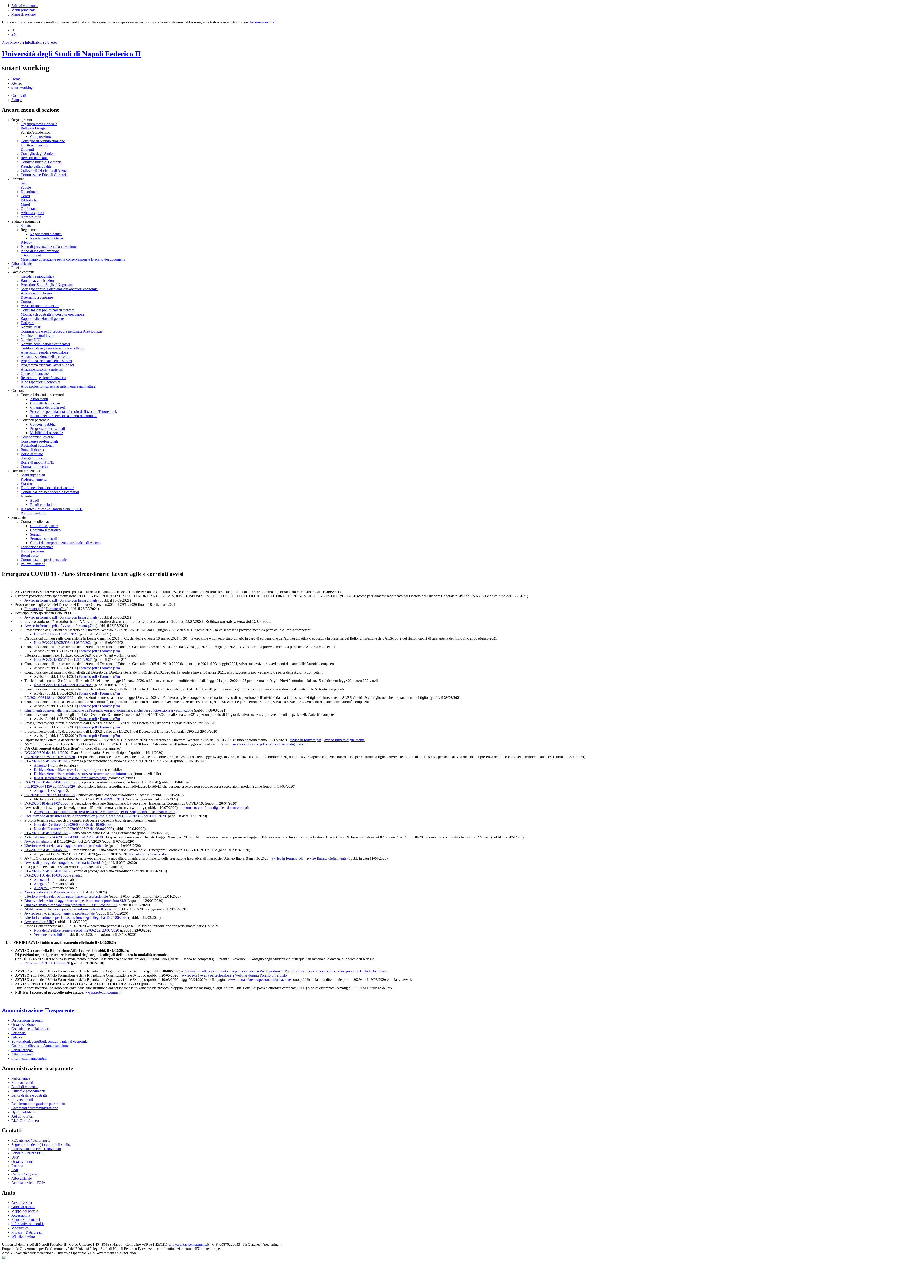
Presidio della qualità (36, 166)
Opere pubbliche (23, 1112)
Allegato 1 (41, 765)
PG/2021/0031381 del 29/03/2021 (49, 698)
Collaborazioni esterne (37, 437)
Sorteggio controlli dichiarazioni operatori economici (59, 289)
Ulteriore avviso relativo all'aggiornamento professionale (66, 846)
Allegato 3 (41, 888)
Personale (18, 1033)
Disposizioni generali (27, 1020)
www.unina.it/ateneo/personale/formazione (259, 980)
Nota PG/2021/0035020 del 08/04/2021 (63, 685)
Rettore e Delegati (34, 128)
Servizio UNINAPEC (27, 1153)
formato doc (158, 854)
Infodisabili (33, 42)
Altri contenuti (22, 1054)
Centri (25, 196)
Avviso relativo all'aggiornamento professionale (59, 913)
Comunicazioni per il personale (44, 560)
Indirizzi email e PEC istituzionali (36, 1149)
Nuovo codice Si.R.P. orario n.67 (49, 892)
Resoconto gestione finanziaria (43, 378)
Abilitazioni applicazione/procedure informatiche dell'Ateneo (69, 909)
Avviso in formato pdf (40, 600)
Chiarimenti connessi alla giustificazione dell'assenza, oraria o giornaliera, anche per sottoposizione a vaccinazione (108, 710)
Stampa (16, 100)
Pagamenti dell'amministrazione (34, 1108)
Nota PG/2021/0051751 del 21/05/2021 (63, 660)
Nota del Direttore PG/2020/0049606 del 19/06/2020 (73, 824)
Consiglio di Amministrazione (43, 141)
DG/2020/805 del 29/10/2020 (46, 761)
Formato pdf (33, 609)
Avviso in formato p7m (77, 626)
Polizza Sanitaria (33, 513)
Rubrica (17, 1166)
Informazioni (259, 22)
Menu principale (23, 10)
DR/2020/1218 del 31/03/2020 (47, 963)
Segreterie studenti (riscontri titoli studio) (41, 1145)
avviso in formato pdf (305, 740)
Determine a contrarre (37, 297)
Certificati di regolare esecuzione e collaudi (52, 348)
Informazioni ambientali (29, 1058)
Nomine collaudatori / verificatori (45, 344)
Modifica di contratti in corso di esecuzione (52, 314)
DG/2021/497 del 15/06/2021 (56, 634)
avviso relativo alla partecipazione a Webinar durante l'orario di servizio (234, 975)
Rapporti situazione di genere (42, 319)
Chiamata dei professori (47, 407)
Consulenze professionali (39, 441)
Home (15, 79)
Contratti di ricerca (34, 467)
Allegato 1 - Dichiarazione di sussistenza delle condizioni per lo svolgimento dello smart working (105, 812)
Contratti (27, 302)
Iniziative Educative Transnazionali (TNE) (52, 509)
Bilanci (16, 1037)
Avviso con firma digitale (78, 600)
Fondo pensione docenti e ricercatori (47, 488)
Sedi (24, 183)
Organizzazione (23, 1024)
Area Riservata (13, 42)
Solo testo (50, 42)
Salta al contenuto (24, 6)
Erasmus (27, 484)
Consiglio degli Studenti (38, 154)
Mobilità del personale (46, 433)
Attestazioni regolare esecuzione (44, 352)
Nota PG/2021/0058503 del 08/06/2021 (63, 643)
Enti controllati (22, 1083)
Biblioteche (29, 200)
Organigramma (22, 1161)
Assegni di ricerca (34, 458)
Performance (20, 1078)
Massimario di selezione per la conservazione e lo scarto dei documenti (73, 259)
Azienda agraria (32, 213)
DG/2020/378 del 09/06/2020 (46, 833)
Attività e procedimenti (28, 1091)
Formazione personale (37, 547)
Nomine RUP (31, 327)
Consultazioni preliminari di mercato (47, 310)
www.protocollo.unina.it (103, 992)
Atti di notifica (22, 1116)
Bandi (34, 500)
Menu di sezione (23, 14)
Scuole (26, 187)
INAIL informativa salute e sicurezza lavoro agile (70, 778)
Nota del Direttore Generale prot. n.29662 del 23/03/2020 (76, 930)
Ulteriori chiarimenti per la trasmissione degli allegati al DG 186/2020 (75, 918)
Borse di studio (32, 454)
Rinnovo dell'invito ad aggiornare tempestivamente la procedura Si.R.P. (77, 901)
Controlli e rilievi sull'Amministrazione (40, 1046)
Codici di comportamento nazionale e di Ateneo (65, 543)
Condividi (18, 96)
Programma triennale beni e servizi (46, 361)
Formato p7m (56, 609)
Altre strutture (31, 217)
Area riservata (21, 1203)
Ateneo (16, 83)
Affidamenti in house (36, 293)
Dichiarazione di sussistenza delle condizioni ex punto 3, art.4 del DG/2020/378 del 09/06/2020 (95, 816)
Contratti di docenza (45, 403)
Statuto (26, 225)
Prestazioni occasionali (37, 445)
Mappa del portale (24, 1211)
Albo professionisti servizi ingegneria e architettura (58, 386)
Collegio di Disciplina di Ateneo (44, 170)
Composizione (40, 137)
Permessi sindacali (43, 538)
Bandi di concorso (24, 1087)
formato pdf (138, 854)
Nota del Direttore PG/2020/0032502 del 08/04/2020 (73, 829)
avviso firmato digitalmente (344, 740)
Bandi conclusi (41, 505)
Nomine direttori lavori (37, 335)
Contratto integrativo (45, 530)
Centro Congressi (24, 1174)
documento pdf (238, 808)
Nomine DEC (31, 340)
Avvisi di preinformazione (40, 306)
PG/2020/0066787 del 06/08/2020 (49, 795)
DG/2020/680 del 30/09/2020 (46, 782)
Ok (272, 22)
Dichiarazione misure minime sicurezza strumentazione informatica (83, 774)
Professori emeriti (34, 479)
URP (15, 1157)
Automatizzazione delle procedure (46, 357)
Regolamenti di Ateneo (47, 238)
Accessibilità (20, 1215)
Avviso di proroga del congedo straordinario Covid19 (64, 863)
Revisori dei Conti (34, 158)
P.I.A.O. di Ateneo (25, 1121)
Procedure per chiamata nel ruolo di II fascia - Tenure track (73, 412)
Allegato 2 (41, 884)
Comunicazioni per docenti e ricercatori (50, 492)
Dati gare (27, 323)
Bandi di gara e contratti (29, 1095)
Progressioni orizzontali (47, 429)
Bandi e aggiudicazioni (38, 280)
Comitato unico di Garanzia (41, 162)
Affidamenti (39, 399)
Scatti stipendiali (33, 475)
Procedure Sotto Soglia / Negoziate (47, 285)
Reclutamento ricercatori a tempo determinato (63, 416)
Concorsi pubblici (43, 424)
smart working (22, 88)
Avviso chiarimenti (38, 841)
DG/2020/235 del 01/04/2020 (46, 871)
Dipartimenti (30, 192)
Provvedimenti (22, 1099)
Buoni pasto (30, 555)
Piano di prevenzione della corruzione (49, 247)
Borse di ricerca (32, 450)
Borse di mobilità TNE (37, 462)
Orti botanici (30, 209)
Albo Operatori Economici (40, 382)
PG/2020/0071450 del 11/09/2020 (49, 786)
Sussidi (35, 534)
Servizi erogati (22, 1050)
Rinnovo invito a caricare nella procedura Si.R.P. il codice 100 (70, 905)
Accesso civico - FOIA (28, 1183)
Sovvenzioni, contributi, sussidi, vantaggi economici (49, 1041)
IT (13, 30)
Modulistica (20, 1228)
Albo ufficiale (21, 264)
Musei (25, 204)
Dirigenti (27, 149)
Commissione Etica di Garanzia (44, 175)
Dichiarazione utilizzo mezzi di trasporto (63, 770)
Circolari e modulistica (37, 276)
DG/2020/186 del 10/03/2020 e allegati (53, 875)
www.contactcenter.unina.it (189, 1244)
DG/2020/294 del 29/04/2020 (46, 850)
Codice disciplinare (44, 526)
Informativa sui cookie (27, 1224)
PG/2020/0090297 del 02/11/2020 (49, 757)
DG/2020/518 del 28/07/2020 (46, 803)
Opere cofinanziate (35, 374)
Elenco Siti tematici (25, 1220)
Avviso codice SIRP (39, 922)
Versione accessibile (48, 934)
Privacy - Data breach (27, 1232)
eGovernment (31, 255)
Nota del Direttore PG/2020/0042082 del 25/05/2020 (63, 837)
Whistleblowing (23, 1236)
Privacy (26, 242)
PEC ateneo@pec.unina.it (30, 1140)
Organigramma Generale (39, 124)
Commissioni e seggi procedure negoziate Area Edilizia (61, 331)
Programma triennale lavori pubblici (47, 365)
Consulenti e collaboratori (30, 1029)
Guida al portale (23, 1207)
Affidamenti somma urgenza (42, 369)
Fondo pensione (32, 551)
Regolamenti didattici (46, 234)
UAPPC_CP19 (112, 799)
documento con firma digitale (202, 808)
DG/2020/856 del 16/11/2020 (46, 753)
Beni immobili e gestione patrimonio (38, 1104)
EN (13, 34)
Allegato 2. (61, 791)
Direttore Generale (34, 145)
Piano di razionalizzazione (40, 251)
